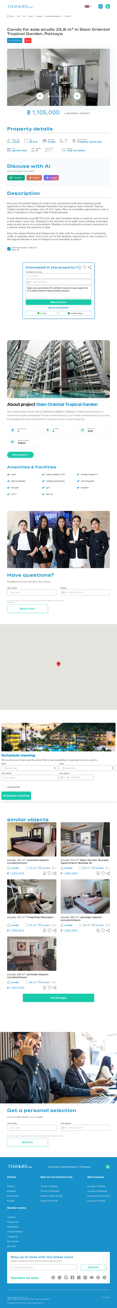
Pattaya (31, 16)
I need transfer (13, 787)
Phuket (10, 1200)
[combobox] (29, 281)
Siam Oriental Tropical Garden (52, 16)
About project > (20, 454)
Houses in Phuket (96, 1200)
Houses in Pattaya (96, 1186)
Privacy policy (105, 1297)
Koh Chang (13, 1196)
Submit (27, 1142)
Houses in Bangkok (97, 1191)
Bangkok (11, 1191)
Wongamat (12, 1226)
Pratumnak (39, 16)
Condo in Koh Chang (51, 1196)
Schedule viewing (16, 795)
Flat (24, 16)
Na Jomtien (13, 1241)
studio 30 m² (85, 861)
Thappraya (12, 1236)
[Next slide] (77, 96)
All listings (58, 997)
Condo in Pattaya (49, 1186)
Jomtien (11, 1217)
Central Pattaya (15, 1231)
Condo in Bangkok (50, 1191)
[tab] (49, 96)
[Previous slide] (40, 96)
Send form (58, 302)
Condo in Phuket (49, 1200)
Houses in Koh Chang (98, 1196)
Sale (18, 16)
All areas (11, 1246)
